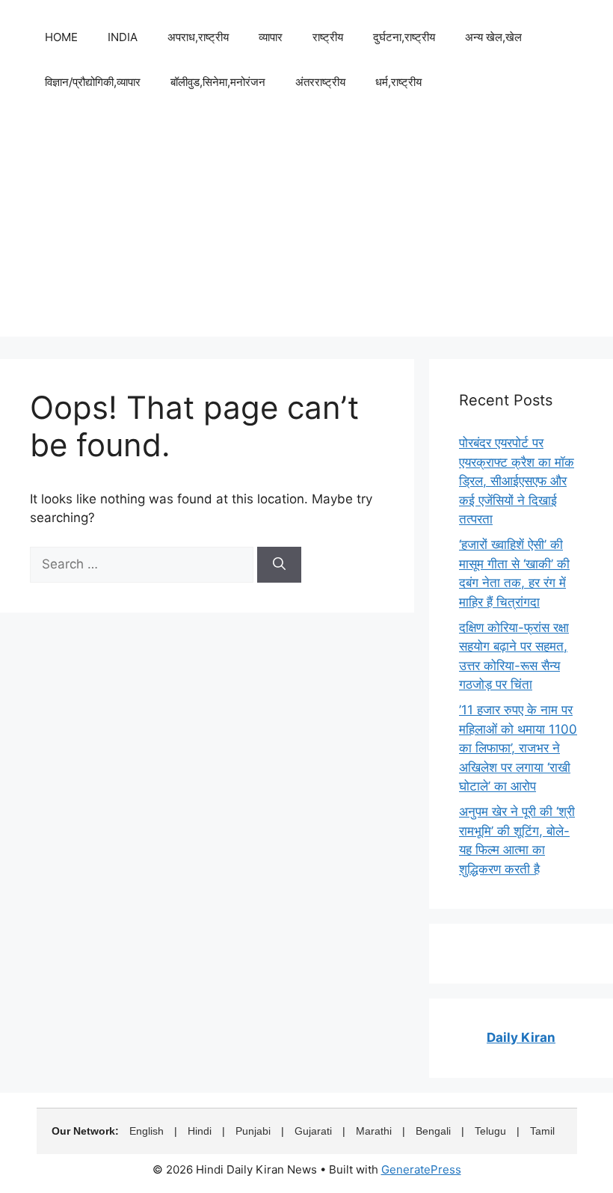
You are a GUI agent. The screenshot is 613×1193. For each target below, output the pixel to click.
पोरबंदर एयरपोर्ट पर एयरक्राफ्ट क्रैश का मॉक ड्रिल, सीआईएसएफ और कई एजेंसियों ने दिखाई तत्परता (516, 481)
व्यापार (271, 37)
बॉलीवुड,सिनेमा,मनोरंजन (217, 82)
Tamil (542, 1131)
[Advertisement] (306, 232)
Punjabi (253, 1131)
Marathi (374, 1131)
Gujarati (313, 1131)
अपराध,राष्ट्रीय (198, 37)
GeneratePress (421, 1169)
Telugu (490, 1131)
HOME (61, 37)
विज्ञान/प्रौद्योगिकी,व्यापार (93, 82)
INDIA (123, 37)
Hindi (200, 1131)
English (146, 1131)
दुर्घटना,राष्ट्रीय (404, 37)
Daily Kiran (521, 1037)
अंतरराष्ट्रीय (320, 82)
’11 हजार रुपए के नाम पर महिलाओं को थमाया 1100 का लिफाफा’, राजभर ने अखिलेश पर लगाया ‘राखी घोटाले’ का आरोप (518, 748)
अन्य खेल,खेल (493, 37)
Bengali (433, 1131)
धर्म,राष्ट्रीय (398, 82)
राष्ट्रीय (327, 37)
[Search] (279, 565)
